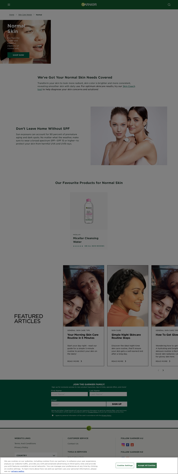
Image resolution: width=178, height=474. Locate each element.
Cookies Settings (125, 465)
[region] (89, 465)
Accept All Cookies (146, 465)
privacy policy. (17, 471)
